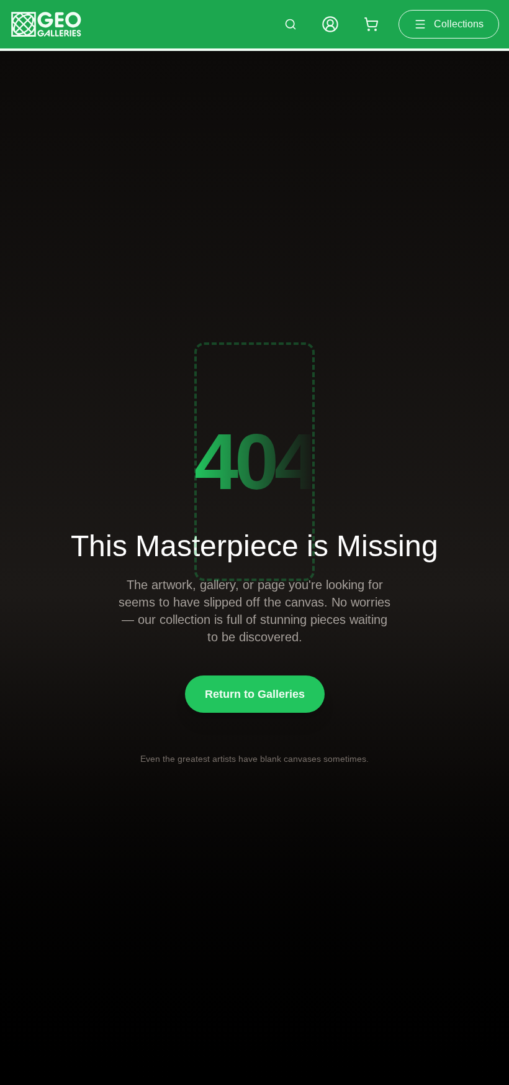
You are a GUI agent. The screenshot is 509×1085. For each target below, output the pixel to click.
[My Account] (330, 24)
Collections (459, 24)
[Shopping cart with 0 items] (371, 24)
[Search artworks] (290, 24)
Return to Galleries (255, 694)
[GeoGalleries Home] (46, 24)
